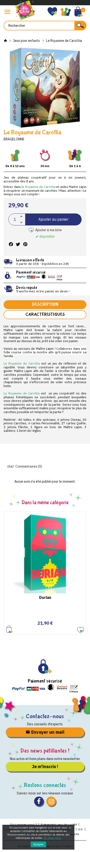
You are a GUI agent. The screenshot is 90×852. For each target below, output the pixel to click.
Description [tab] (45, 304)
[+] (21, 216)
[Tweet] (18, 244)
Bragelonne (14, 139)
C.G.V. (79, 829)
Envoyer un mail (47, 732)
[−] (21, 222)
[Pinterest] (25, 244)
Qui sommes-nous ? (23, 824)
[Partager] (10, 244)
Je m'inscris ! (45, 766)
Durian (45, 597)
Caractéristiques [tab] (45, 314)
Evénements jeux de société (59, 824)
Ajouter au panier (53, 219)
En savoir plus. (52, 838)
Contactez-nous (45, 716)
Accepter (38, 844)
